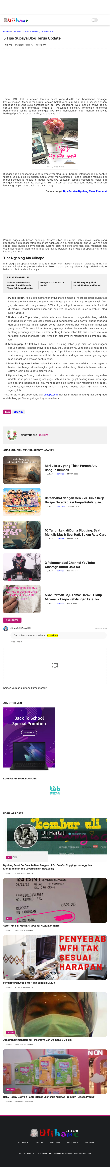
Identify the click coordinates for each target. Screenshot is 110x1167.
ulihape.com (51, 394)
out (9, 858)
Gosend (10, 1032)
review (10, 1089)
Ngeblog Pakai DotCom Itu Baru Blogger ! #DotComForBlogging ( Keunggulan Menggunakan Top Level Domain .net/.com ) (47, 867)
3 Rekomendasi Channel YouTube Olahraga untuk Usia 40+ (70, 565)
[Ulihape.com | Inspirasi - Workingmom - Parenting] (16, 21)
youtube (89, 1142)
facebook (23, 1142)
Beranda (7, 31)
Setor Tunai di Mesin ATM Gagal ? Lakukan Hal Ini (31, 925)
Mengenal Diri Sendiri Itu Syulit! (52, 283)
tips (9, 918)
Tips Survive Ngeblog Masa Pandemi (85, 191)
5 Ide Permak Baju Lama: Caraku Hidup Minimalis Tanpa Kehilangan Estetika (20, 285)
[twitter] (11, 419)
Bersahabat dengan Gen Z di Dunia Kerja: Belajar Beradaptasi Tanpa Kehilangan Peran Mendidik (75, 500)
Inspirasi (61, 506)
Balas (12, 642)
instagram (72, 1142)
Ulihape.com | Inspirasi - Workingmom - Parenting (65, 1153)
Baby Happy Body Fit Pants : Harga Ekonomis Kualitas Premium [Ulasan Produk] (49, 1096)
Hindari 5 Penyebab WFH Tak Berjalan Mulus (29, 982)
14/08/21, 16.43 (101, 628)
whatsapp (55, 1142)
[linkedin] (28, 419)
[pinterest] (22, 419)
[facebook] (5, 419)
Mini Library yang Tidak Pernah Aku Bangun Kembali (87, 283)
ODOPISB (17, 31)
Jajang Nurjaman (20, 628)
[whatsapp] (17, 419)
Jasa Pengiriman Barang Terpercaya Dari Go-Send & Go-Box (37, 1039)
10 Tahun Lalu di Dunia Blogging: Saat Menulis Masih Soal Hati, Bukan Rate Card (75, 532)
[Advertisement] (55, 75)
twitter (39, 1142)
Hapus (19, 642)
